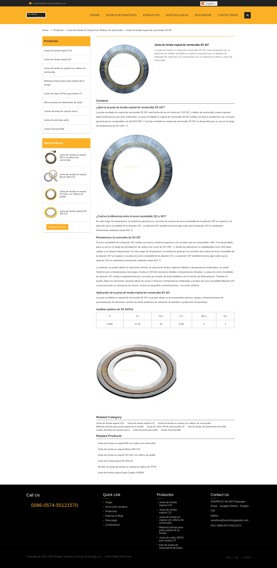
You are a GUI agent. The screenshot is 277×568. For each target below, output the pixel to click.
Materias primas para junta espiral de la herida (64, 83)
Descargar (203, 15)
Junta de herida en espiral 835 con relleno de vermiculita (126, 443)
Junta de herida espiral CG (57, 59)
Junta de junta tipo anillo (56, 120)
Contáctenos (228, 15)
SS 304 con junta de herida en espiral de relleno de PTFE (127, 467)
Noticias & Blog (177, 15)
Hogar (95, 15)
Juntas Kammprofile (54, 129)
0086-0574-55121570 (54, 505)
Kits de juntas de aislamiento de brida (63, 102)
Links (228, 557)
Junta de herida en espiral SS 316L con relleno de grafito (126, 455)
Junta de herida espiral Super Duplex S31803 (121, 472)
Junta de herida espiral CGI (58, 50)
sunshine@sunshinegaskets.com (49, 3)
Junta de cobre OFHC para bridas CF (63, 93)
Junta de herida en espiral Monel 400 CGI (119, 449)
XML (237, 557)
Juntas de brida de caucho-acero (61, 111)
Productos (151, 15)
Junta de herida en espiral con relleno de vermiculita (95, 30)
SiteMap (246, 557)
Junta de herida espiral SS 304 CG (115, 461)
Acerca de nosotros (121, 15)
